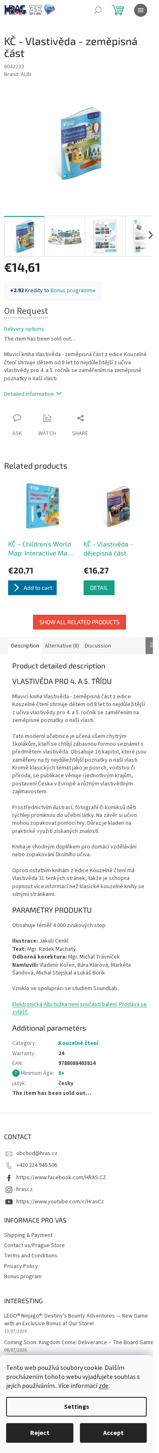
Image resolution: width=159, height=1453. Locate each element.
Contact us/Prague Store (34, 1245)
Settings (76, 1406)
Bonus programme (73, 291)
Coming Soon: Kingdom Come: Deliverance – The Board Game (79, 1343)
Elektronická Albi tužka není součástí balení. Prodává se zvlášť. (79, 1008)
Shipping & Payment (28, 1235)
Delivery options (24, 329)
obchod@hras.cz (36, 1153)
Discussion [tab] (98, 646)
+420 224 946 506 (36, 1165)
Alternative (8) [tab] (62, 646)
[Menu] (140, 10)
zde (103, 1385)
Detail (99, 587)
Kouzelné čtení (78, 1043)
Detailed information (29, 394)
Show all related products (79, 621)
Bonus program (23, 1277)
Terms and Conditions (30, 1256)
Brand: (17, 74)
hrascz (24, 1189)
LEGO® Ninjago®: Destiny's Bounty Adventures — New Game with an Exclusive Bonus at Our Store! (76, 1320)
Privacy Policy (21, 1266)
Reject (39, 1432)
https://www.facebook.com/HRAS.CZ (61, 1177)
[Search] (98, 10)
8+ (61, 1073)
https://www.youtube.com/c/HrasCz (60, 1202)
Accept (113, 1432)
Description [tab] (25, 646)
